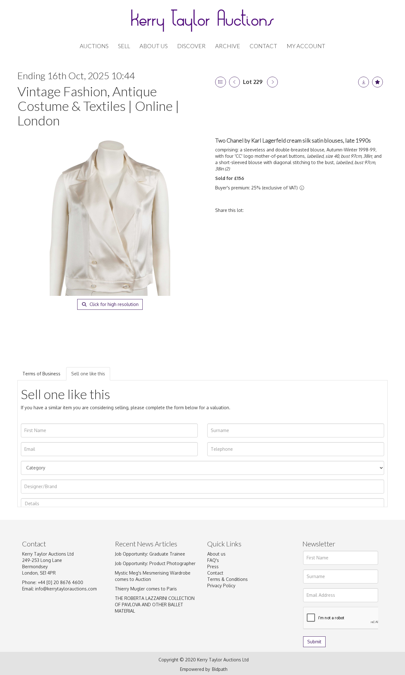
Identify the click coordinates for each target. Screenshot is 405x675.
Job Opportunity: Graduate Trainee (150, 554)
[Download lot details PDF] (363, 82)
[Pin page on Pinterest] (280, 210)
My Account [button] (306, 46)
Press (213, 566)
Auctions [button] (94, 46)
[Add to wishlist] (377, 82)
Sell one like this (88, 373)
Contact (263, 46)
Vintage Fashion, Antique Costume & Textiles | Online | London (98, 105)
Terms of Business (41, 373)
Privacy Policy (221, 585)
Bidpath (219, 669)
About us (216, 554)
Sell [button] (124, 46)
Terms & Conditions (227, 579)
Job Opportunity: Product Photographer (155, 563)
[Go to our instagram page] (294, 210)
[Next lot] (272, 82)
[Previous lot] (234, 82)
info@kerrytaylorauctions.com (66, 588)
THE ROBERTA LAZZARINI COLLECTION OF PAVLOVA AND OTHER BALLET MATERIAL (155, 604)
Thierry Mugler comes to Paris (146, 588)
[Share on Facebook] (254, 210)
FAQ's (213, 560)
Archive (227, 46)
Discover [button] (191, 46)
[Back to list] (220, 82)
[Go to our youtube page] (253, 615)
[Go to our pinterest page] (240, 615)
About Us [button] (154, 46)
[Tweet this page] (267, 210)
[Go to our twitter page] (227, 615)
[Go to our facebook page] (213, 615)
